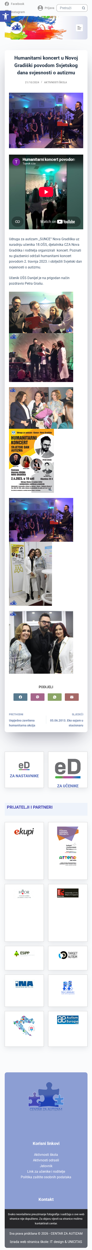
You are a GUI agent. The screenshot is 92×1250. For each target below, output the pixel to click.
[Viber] (38, 697)
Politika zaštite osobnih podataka (46, 1177)
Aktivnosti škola (55, 82)
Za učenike (68, 786)
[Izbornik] (79, 27)
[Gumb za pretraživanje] (84, 8)
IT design (57, 1242)
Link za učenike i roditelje (46, 1171)
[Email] (72, 697)
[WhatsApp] (55, 697)
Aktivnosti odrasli (46, 1160)
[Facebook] (20, 697)
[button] (5, 16)
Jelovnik (46, 1166)
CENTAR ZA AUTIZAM (67, 1233)
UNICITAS (75, 1242)
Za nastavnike (24, 776)
